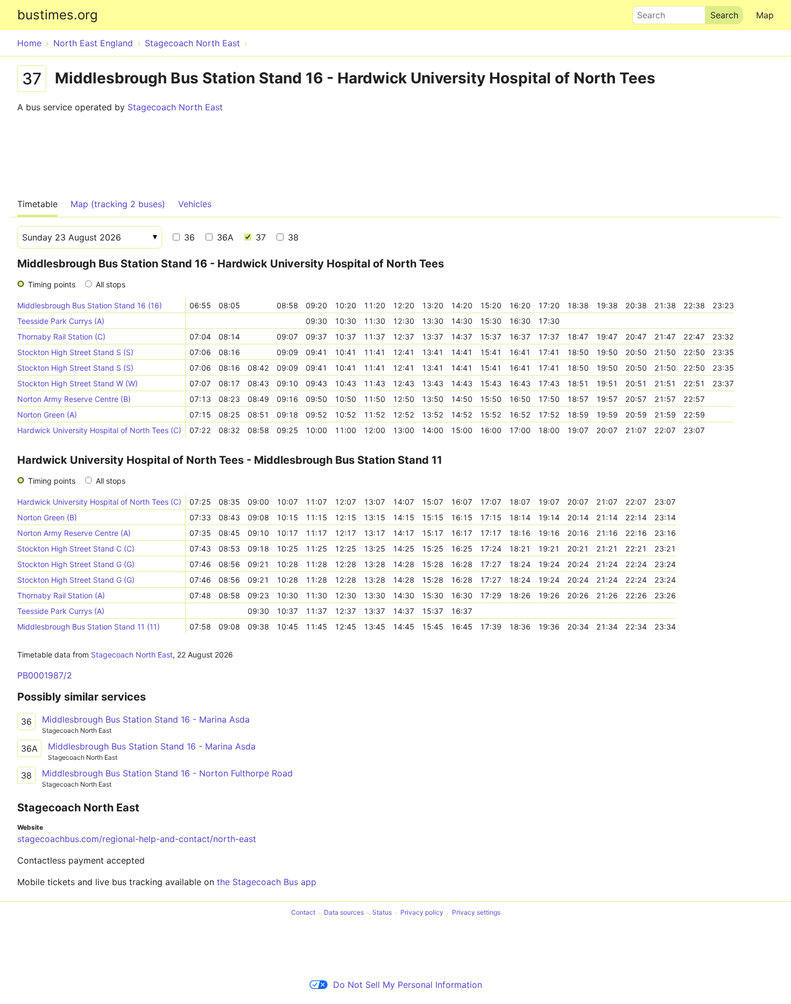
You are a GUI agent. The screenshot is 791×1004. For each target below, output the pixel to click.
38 (292, 237)
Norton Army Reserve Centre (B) (74, 399)
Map (765, 15)
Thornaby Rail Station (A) (61, 595)
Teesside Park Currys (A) (60, 321)
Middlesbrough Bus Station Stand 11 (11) (88, 626)
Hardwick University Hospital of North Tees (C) (99, 430)
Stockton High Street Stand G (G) (76, 564)
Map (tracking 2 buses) (117, 204)
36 (188, 237)
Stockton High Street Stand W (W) (77, 383)
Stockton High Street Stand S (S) (75, 352)
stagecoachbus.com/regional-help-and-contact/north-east (136, 838)
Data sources (344, 913)
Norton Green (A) (47, 414)
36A (224, 237)
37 (259, 237)
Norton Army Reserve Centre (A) (74, 533)
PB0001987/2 (44, 675)
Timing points (51, 284)
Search (646, 12)
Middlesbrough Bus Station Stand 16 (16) (89, 305)
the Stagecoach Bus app (266, 881)
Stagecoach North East (175, 107)
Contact (303, 913)
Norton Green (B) (47, 517)
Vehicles (194, 204)
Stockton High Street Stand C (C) (76, 548)
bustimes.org (57, 15)
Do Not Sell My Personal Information (407, 984)
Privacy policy (421, 913)
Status (382, 913)
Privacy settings (476, 913)
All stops (110, 284)
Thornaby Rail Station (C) (61, 336)
